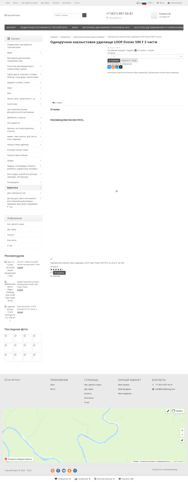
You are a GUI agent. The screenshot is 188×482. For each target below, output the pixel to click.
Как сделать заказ (29, 3)
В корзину (113, 60)
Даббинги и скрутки (16, 117)
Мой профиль (124, 389)
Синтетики (12, 104)
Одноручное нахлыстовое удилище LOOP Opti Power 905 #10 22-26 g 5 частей (87, 262)
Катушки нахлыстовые (17, 149)
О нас (76, 3)
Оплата (56, 3)
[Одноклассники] (113, 67)
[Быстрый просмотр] (51, 259)
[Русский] (144, 3)
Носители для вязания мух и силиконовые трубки (20, 67)
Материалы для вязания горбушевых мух (106, 27)
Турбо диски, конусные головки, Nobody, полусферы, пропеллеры (22, 75)
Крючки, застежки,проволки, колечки (20, 129)
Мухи (75, 27)
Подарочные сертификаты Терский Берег (44, 27)
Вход (162, 3)
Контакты (66, 3)
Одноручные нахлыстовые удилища (163, 72)
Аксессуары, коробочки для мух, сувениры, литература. (22, 175)
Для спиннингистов (16, 193)
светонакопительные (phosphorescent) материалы (20, 110)
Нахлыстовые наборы (17, 155)
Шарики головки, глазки (18, 82)
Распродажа (13, 182)
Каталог (11, 27)
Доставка (45, 3)
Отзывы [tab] (58, 102)
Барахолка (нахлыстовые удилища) (132, 72)
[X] (120, 67)
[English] (139, 3)
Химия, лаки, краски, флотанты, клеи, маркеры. (22, 137)
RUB (150, 3)
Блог (8, 3)
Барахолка (12, 187)
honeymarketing (170, 469)
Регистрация (176, 3)
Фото (15, 3)
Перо (9, 88)
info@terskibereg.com (165, 389)
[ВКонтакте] (109, 67)
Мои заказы (123, 384)
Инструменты (13, 123)
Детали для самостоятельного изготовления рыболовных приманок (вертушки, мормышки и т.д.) (22, 202)
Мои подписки (124, 393)
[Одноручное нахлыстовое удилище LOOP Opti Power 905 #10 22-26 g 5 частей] (117, 191)
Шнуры (10, 160)
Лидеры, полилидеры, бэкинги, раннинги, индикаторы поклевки (22, 167)
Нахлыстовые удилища (18, 144)
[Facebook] (58, 470)
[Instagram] (75, 470)
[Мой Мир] (116, 67)
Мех (9, 93)
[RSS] (52, 470)
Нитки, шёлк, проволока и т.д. (21, 98)
